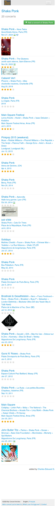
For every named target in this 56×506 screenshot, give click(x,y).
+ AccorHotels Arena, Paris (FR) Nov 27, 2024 (14, 32)
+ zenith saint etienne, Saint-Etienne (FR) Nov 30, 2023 (18, 61)
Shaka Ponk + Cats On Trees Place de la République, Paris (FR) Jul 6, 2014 (16, 223)
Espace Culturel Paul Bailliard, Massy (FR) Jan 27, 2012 (19, 373)
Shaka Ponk (10, 10)
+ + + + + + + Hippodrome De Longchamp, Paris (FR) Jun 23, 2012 (27, 337)
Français (32, 501)
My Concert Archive (7, 3)
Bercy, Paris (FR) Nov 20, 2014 (8, 182)
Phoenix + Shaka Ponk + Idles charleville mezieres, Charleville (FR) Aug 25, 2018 (17, 82)
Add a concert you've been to (12, 504)
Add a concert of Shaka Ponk (40, 22)
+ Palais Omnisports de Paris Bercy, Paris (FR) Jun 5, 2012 (20, 356)
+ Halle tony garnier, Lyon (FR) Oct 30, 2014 (13, 199)
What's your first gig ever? (31, 504)
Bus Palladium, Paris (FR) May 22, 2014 (12, 265)
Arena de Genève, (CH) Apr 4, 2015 (11, 165)
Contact (44, 504)
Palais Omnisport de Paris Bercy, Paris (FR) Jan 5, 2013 (20, 282)
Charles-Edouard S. (46, 469)
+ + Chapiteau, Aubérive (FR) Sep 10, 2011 (23, 390)
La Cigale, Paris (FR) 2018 (10, 101)
